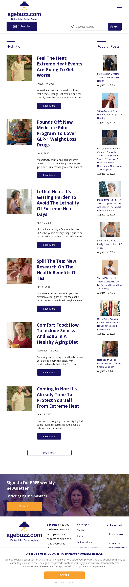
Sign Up (24, 506)
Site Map (81, 530)
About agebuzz (84, 524)
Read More (49, 453)
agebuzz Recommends (115, 545)
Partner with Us (84, 542)
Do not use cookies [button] (65, 582)
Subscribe (23, 26)
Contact (80, 536)
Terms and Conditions (87, 548)
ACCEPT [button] (64, 575)
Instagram (115, 534)
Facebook (116, 525)
